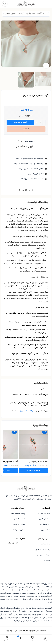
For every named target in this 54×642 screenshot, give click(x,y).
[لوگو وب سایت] (26, 3)
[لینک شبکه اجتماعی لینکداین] (22, 190)
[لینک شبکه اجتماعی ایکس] (29, 190)
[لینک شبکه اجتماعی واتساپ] (13, 543)
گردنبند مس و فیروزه (33, 13)
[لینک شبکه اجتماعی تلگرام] (19, 190)
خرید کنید (26, 129)
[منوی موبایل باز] (48, 4)
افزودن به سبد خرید (20, 122)
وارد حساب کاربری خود (24, 410)
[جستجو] (5, 4)
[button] (48, 45)
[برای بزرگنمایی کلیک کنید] (46, 65)
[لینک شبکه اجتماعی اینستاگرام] (17, 543)
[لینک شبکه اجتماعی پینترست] (26, 190)
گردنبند (44, 13)
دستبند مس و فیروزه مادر (38, 461)
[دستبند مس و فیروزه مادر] (33, 444)
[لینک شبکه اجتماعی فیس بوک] (32, 190)
